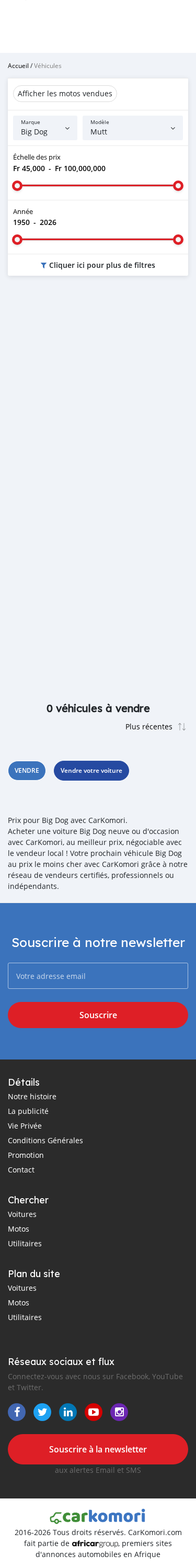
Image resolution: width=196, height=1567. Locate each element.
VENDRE (27, 770)
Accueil (18, 65)
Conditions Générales (45, 1140)
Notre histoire (32, 1096)
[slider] (17, 186)
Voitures (22, 1214)
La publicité (28, 1111)
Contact (21, 1170)
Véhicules (48, 65)
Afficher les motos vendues (65, 93)
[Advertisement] (98, 392)
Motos (18, 1229)
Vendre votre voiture (91, 770)
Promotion (26, 1155)
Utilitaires (25, 1243)
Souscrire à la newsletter (98, 1449)
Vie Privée (25, 1126)
